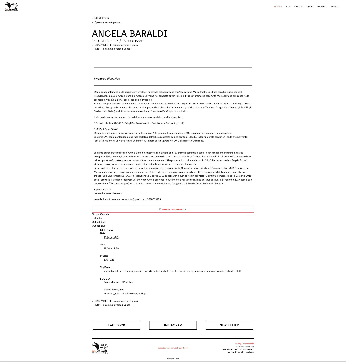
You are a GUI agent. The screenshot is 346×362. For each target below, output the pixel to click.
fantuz (156, 271)
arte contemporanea (131, 271)
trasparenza (248, 344)
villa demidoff (234, 271)
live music (180, 271)
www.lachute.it (102, 199)
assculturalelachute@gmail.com (128, 199)
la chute (165, 271)
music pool (200, 271)
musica (211, 271)
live (172, 271)
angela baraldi (111, 271)
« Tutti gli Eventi (100, 18)
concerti (147, 271)
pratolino (220, 271)
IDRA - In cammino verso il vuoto (113, 49)
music (190, 271)
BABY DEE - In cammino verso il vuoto (116, 45)
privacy (238, 344)
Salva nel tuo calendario (173, 209)
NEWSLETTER (229, 325)
